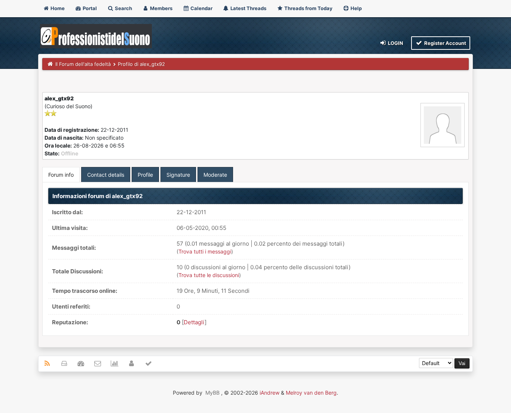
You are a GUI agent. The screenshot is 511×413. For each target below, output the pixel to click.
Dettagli (194, 322)
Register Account (444, 43)
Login (395, 43)
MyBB (212, 392)
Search (123, 8)
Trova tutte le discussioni (208, 275)
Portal (89, 8)
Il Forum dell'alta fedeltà (83, 64)
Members (160, 8)
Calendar (200, 8)
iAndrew (269, 392)
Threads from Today (308, 8)
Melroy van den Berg (311, 392)
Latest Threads (247, 8)
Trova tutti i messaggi (204, 251)
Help (355, 8)
